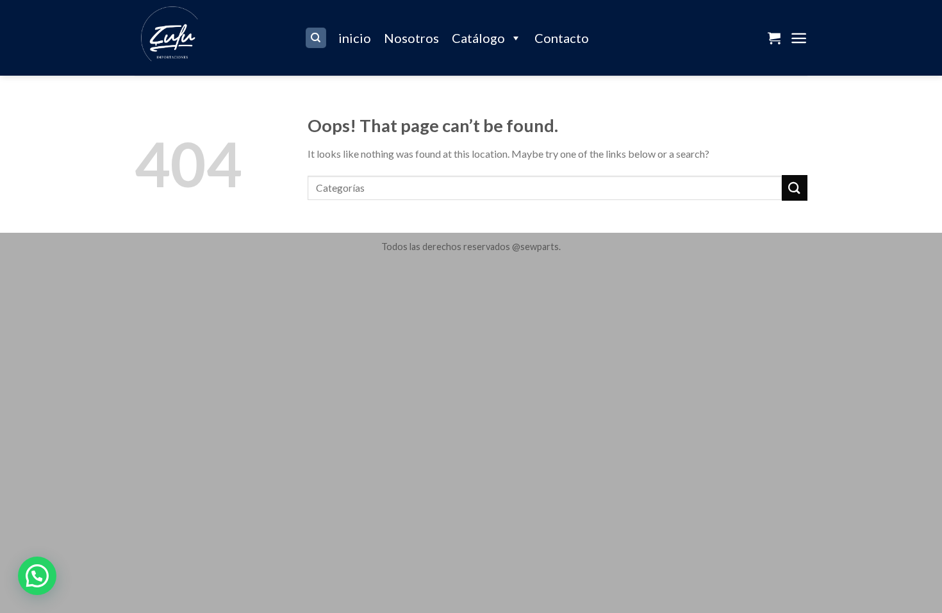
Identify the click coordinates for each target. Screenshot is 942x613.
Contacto (561, 38)
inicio (354, 38)
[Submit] (794, 187)
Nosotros (411, 38)
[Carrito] (774, 38)
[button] (37, 576)
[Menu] (798, 38)
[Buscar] (316, 38)
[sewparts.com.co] (210, 38)
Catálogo (478, 38)
